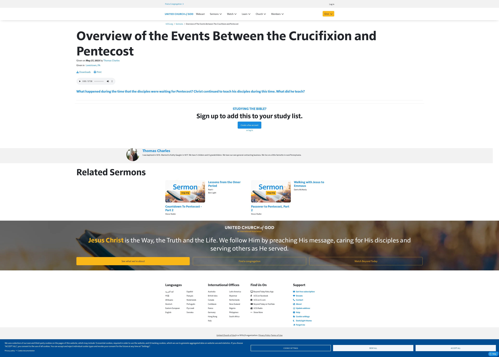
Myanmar (233, 295)
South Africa (234, 316)
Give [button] (326, 13)
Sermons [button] (214, 13)
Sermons (179, 24)
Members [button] (276, 13)
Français (190, 295)
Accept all (456, 348)
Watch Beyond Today (365, 261)
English (168, 312)
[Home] (179, 14)
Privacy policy (10, 350)
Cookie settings (290, 348)
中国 (167, 295)
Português (191, 304)
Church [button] (259, 13)
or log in (249, 130)
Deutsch (168, 304)
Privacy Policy (264, 335)
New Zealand (234, 304)
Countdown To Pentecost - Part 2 (183, 208)
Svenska (190, 312)
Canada (211, 300)
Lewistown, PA (93, 65)
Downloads (85, 71)
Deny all (373, 348)
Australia (211, 291)
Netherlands (234, 300)
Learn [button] (244, 13)
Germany (211, 312)
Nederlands (191, 300)
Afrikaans (169, 300)
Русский (190, 308)
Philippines (233, 312)
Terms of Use (277, 335)
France (210, 308)
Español (190, 291)
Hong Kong (212, 316)
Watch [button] (230, 13)
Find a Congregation (173, 4)
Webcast (200, 13)
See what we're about (133, 261)
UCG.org (169, 24)
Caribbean (212, 304)
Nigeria (232, 308)
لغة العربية (169, 291)
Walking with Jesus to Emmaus (309, 183)
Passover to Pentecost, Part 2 (270, 208)
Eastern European (172, 308)
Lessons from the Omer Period (224, 183)
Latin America (235, 291)
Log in (331, 4)
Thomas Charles (111, 60)
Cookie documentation (26, 350)
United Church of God (226, 335)
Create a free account (249, 125)
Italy (210, 320)
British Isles (212, 295)
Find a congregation (249, 261)
